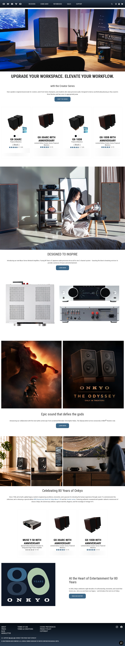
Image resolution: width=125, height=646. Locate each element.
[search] (112, 4)
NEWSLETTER (6, 633)
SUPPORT (79, 4)
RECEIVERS (32, 4)
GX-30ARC (16, 139)
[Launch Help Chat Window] (121, 643)
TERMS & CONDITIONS (25, 629)
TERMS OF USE (23, 627)
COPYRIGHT (44, 631)
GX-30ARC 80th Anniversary (46, 139)
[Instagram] (117, 630)
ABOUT (3, 627)
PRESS (3, 629)
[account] (119, 4)
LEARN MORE (62, 268)
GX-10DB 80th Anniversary (108, 139)
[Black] (15, 136)
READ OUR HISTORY (77, 596)
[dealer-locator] (116, 4)
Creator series (71, 499)
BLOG (3, 631)
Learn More (62, 425)
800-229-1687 (12, 638)
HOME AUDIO (44, 4)
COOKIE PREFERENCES (48, 627)
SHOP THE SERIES (62, 99)
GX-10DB (77, 139)
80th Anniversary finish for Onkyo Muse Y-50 (47, 499)
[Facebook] (121, 630)
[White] (17, 136)
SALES (69, 4)
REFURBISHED (57, 4)
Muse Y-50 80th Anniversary (32, 541)
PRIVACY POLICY (45, 629)
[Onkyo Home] (12, 4)
